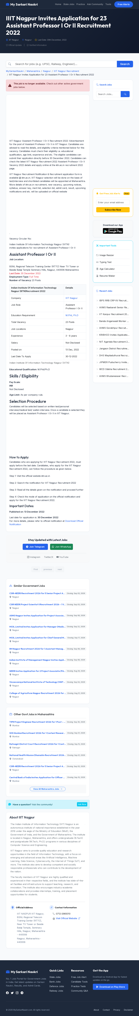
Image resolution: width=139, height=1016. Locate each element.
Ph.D (75, 315)
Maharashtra (33, 71)
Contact (106, 1010)
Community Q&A (79, 990)
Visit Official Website (67, 918)
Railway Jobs (56, 990)
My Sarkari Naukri (24, 4)
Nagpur (47, 71)
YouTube (63, 557)
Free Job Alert (78, 977)
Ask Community (95, 4)
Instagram (35, 557)
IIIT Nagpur (72, 298)
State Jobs (68, 4)
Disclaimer (128, 1010)
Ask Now (82, 804)
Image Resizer (106, 255)
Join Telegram (37, 546)
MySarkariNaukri (15, 71)
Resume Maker (107, 275)
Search (125, 64)
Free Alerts (124, 4)
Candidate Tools (79, 981)
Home (58, 4)
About (96, 1010)
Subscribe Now (113, 209)
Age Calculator (107, 269)
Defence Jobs (56, 986)
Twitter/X (48, 557)
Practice (80, 4)
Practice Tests (78, 986)
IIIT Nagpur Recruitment (66, 71)
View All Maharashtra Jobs (46, 789)
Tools (108, 4)
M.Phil (69, 315)
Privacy (116, 1010)
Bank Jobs (55, 981)
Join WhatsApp (63, 546)
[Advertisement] (47, 117)
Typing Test (105, 262)
